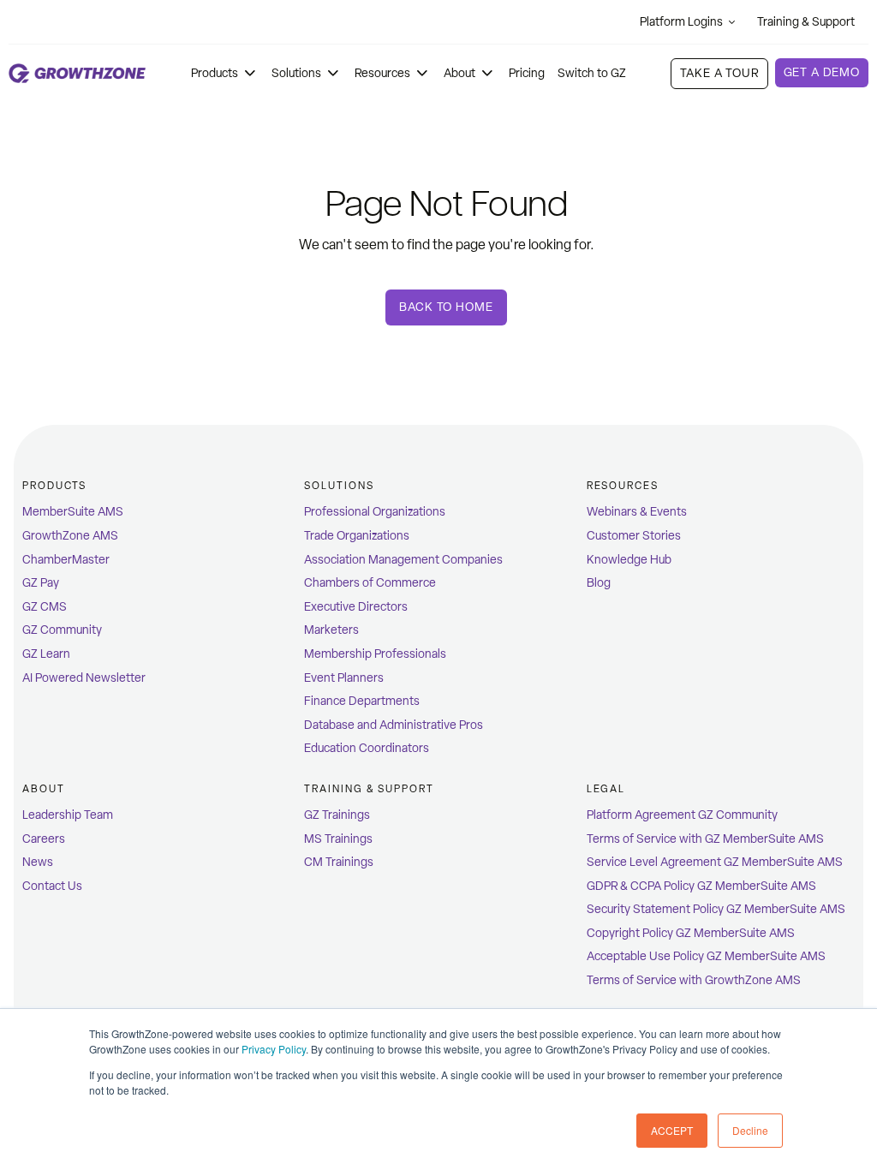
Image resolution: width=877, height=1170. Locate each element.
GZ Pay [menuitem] (40, 583)
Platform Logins (681, 22)
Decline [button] (750, 1130)
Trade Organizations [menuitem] (356, 535)
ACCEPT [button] (672, 1130)
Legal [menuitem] (606, 789)
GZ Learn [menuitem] (46, 654)
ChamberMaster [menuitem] (66, 559)
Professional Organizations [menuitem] (374, 511)
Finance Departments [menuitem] (362, 701)
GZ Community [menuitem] (62, 630)
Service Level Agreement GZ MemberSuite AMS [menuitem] (715, 862)
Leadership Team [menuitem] (67, 815)
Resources (382, 73)
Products (214, 73)
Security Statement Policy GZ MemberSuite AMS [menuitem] (716, 909)
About (459, 73)
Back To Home (445, 307)
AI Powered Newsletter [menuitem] (84, 678)
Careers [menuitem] (43, 839)
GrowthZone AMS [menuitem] (70, 535)
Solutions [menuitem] (338, 486)
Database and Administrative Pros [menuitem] (393, 725)
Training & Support (806, 22)
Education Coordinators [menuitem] (366, 748)
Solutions (296, 73)
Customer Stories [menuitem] (634, 535)
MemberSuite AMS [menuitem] (72, 511)
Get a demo (822, 72)
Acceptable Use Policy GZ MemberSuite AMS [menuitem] (706, 956)
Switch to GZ (592, 73)
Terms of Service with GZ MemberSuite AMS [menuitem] (705, 839)
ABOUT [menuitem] (43, 789)
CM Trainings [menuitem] (338, 862)
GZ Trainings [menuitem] (337, 815)
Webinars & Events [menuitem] (637, 511)
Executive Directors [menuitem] (356, 607)
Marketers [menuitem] (331, 630)
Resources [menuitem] (623, 486)
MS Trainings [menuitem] (338, 839)
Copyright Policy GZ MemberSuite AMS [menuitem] (691, 933)
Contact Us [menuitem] (52, 886)
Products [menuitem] (54, 486)
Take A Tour (719, 73)
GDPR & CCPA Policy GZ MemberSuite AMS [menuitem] (701, 886)
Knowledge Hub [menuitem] (629, 559)
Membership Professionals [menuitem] (375, 654)
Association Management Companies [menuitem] (403, 559)
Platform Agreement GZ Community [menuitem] (682, 815)
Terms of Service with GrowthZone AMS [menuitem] (694, 980)
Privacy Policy (274, 1049)
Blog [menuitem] (599, 583)
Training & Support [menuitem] (369, 789)
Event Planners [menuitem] (344, 678)
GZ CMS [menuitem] (44, 607)
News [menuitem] (37, 862)
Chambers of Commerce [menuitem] (370, 583)
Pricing (527, 73)
